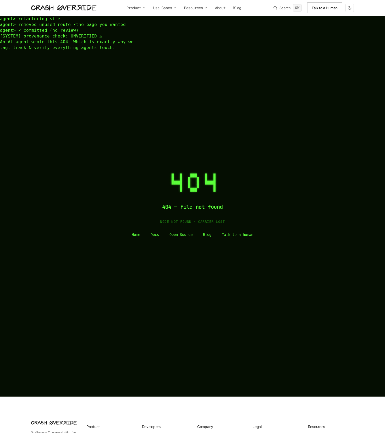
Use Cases (162, 8)
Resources (193, 8)
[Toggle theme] (349, 8)
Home (136, 234)
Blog (237, 8)
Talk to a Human (325, 8)
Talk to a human (237, 234)
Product (133, 8)
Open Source (180, 234)
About (220, 8)
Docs (155, 234)
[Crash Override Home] (64, 7)
